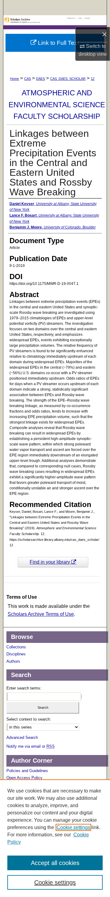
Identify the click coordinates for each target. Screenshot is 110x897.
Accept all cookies (55, 863)
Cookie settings (73, 827)
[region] (55, 838)
